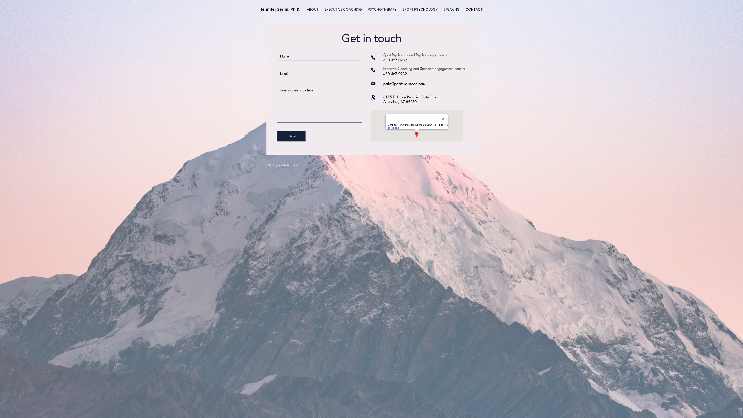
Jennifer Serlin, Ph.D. (280, 9)
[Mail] (373, 83)
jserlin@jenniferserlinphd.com (404, 83)
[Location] (373, 98)
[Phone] (373, 57)
